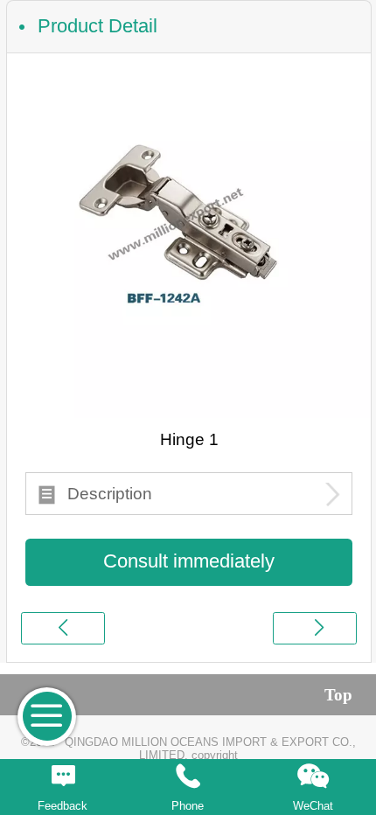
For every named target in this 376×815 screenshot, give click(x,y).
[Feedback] (62, 776)
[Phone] (187, 776)
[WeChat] (313, 776)
